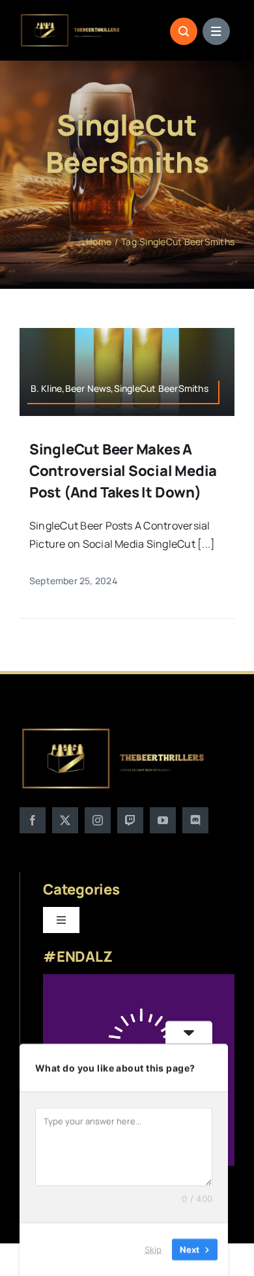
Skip (153, 1249)
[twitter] (65, 820)
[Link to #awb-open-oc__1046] (183, 31)
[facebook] (33, 820)
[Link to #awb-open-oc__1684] (216, 31)
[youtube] (163, 820)
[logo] (71, 18)
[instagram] (98, 820)
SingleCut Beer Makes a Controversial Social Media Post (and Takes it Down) (123, 470)
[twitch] (130, 820)
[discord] (195, 820)
